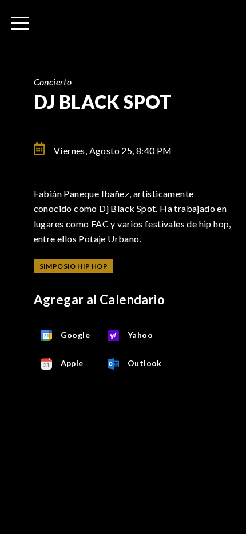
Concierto (53, 81)
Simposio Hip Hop (73, 266)
